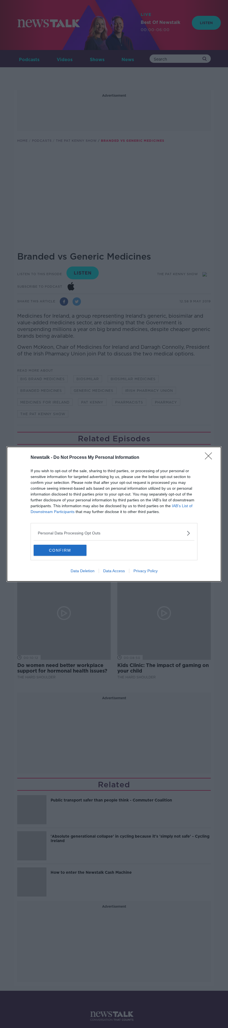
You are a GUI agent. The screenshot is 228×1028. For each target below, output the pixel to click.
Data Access (114, 571)
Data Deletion (83, 571)
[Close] (210, 457)
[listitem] (114, 533)
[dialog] (114, 514)
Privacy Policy (145, 571)
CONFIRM (60, 550)
